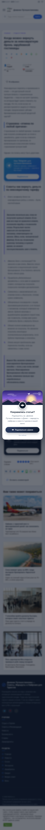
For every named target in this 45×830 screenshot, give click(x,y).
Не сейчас (22, 435)
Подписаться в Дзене (24, 429)
